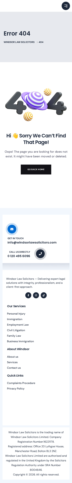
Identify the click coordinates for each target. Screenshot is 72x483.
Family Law (14, 336)
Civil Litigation (16, 330)
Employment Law (18, 324)
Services (12, 362)
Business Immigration (20, 341)
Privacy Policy (15, 388)
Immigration (14, 319)
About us (12, 356)
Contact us (14, 368)
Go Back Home (35, 169)
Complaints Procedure (21, 383)
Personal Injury (16, 313)
